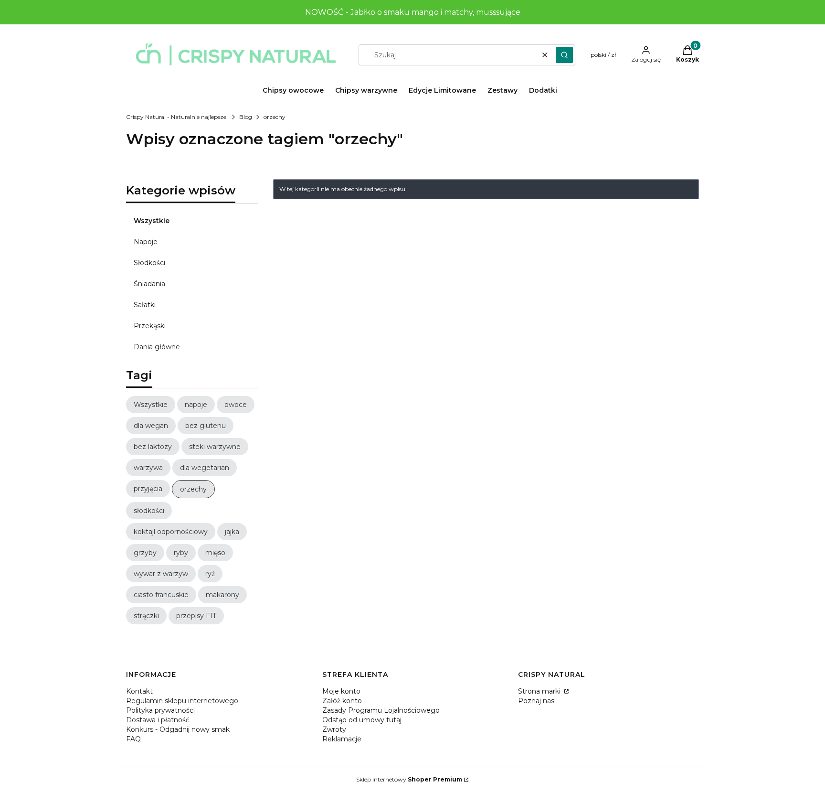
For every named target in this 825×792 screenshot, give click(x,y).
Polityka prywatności (160, 710)
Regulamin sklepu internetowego (182, 700)
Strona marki (540, 691)
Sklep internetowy (409, 779)
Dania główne (157, 346)
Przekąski (150, 325)
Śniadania (149, 283)
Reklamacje (341, 739)
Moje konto (341, 691)
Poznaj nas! (537, 700)
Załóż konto (342, 700)
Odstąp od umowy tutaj (362, 720)
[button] (564, 55)
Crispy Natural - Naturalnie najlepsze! (177, 116)
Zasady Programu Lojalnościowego (381, 710)
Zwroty (334, 729)
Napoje (146, 241)
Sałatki (145, 304)
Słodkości (149, 262)
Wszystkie (151, 220)
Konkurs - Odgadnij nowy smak (178, 729)
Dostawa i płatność (158, 720)
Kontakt (139, 691)
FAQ (133, 739)
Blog (245, 116)
